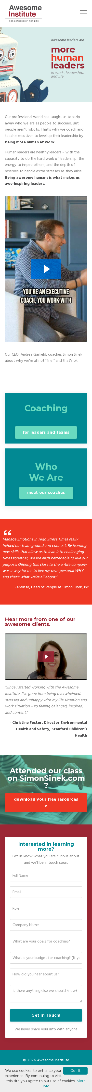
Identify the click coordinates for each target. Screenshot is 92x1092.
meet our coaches (46, 492)
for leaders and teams (46, 432)
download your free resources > (46, 803)
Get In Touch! (45, 1015)
